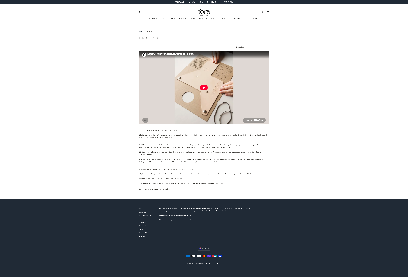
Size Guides (142, 222)
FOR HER (215, 19)
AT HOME (183, 19)
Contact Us (142, 212)
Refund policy (143, 233)
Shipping (142, 229)
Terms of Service (144, 226)
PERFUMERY (153, 19)
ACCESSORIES (238, 19)
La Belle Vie (142, 236)
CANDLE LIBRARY (168, 19)
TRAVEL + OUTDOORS (199, 19)
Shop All (141, 209)
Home (141, 31)
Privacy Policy (143, 219)
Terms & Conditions (145, 215)
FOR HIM (226, 19)
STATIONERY (253, 19)
